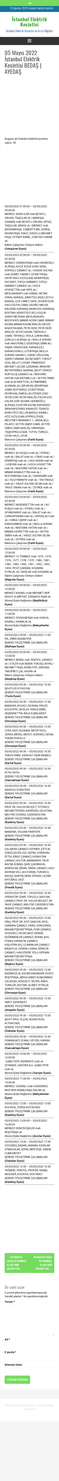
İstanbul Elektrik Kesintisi (29, 22)
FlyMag (49, 1405)
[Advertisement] (29, 108)
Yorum (10, 1301)
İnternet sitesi (13, 1364)
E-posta (10, 1352)
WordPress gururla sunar (20, 1405)
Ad (7, 1339)
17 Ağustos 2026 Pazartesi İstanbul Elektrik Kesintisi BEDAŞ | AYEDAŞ (31, 10)
